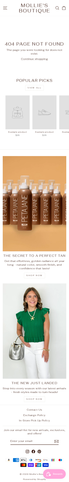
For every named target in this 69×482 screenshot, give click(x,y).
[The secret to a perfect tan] (34, 203)
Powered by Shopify (34, 479)
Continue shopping (34, 59)
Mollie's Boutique (34, 8)
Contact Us (34, 409)
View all (35, 87)
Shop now (34, 399)
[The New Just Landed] (34, 331)
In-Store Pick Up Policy (34, 420)
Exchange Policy (34, 415)
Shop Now (34, 275)
